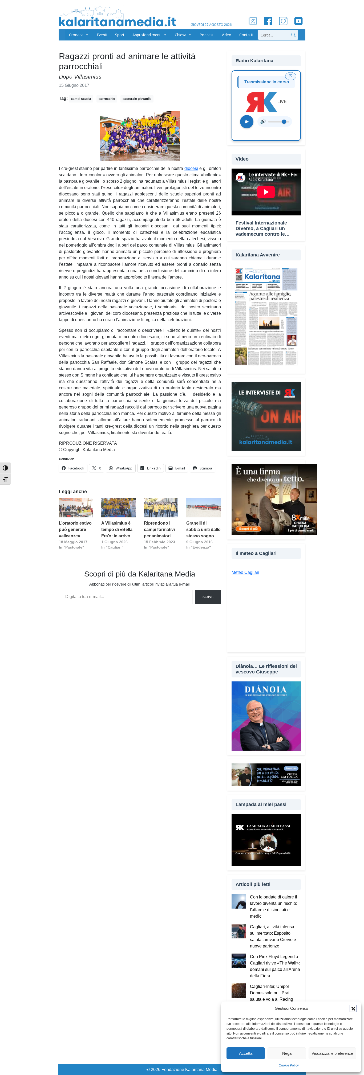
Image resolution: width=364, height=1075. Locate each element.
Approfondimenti (146, 34)
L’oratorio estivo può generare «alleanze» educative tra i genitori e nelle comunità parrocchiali (75, 530)
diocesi (191, 168)
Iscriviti (208, 596)
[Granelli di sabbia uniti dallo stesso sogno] (203, 507)
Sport (119, 34)
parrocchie (107, 99)
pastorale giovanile (137, 99)
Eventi (102, 34)
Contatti (246, 34)
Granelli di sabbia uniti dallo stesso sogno (203, 529)
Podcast (207, 34)
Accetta (245, 1053)
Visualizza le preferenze (332, 1053)
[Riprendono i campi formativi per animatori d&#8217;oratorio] (161, 507)
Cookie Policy (289, 1065)
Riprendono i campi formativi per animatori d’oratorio (159, 530)
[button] (353, 1008)
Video (226, 34)
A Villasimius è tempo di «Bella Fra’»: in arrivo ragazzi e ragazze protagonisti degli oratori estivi (116, 530)
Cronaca (76, 34)
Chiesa (180, 34)
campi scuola (81, 99)
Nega (287, 1053)
